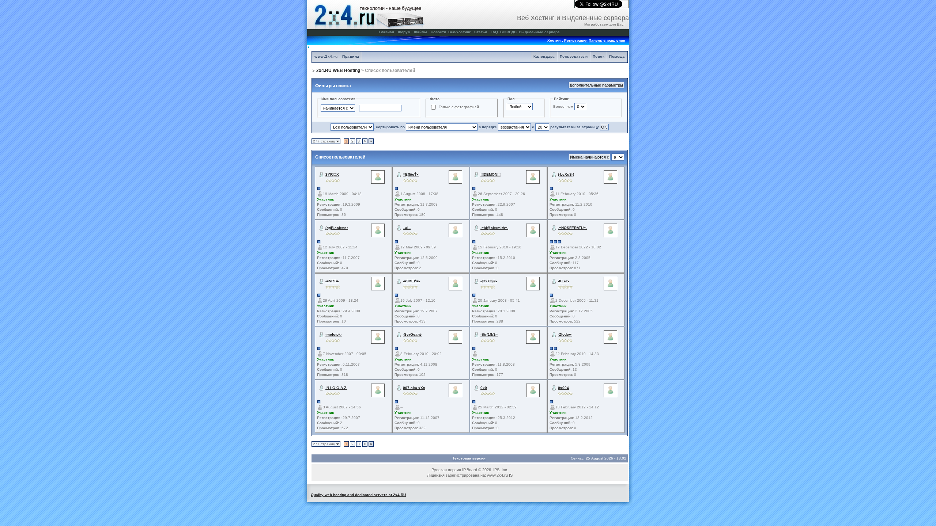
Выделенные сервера (539, 32)
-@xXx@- (488, 281)
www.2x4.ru (325, 56)
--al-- (407, 228)
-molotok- (333, 334)
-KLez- (563, 281)
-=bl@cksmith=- (494, 228)
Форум (404, 32)
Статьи (480, 32)
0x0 (483, 388)
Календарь (544, 56)
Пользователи (574, 56)
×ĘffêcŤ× (411, 174)
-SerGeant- (412, 334)
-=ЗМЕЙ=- (411, 281)
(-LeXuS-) (566, 174)
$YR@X (332, 174)
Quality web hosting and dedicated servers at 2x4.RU (358, 495)
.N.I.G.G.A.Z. (336, 388)
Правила (350, 56)
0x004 (563, 388)
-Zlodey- (565, 334)
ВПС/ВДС (508, 32)
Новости (438, 32)
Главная (386, 32)
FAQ (494, 32)
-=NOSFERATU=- (572, 228)
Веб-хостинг (459, 32)
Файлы (420, 32)
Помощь (617, 56)
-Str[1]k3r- (489, 334)
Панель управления (607, 40)
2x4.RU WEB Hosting (338, 70)
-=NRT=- (332, 281)
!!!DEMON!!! (490, 174)
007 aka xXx (414, 388)
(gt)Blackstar (336, 228)
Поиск (599, 56)
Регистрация (576, 40)
